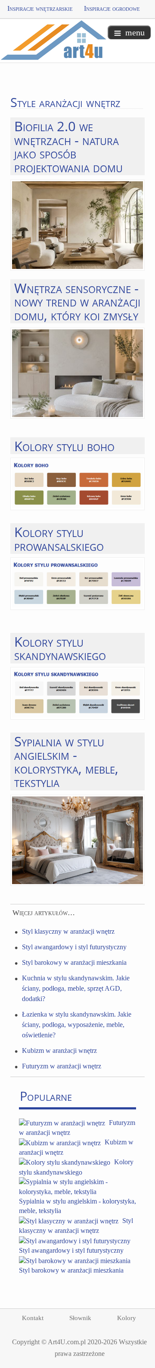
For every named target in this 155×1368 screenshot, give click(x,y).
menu (135, 32)
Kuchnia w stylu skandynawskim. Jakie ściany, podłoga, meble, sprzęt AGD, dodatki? (76, 988)
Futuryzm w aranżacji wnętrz (61, 1066)
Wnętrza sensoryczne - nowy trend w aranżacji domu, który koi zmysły (77, 301)
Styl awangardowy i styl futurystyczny (74, 947)
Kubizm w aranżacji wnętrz (59, 1050)
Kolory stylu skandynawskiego (60, 648)
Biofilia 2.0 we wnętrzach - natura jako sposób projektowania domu (68, 146)
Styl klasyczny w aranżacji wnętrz (68, 931)
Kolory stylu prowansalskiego (59, 538)
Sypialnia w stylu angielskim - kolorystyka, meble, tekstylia (66, 761)
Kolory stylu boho (64, 445)
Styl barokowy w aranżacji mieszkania (74, 962)
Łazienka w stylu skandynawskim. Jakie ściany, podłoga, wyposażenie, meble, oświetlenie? (76, 1025)
